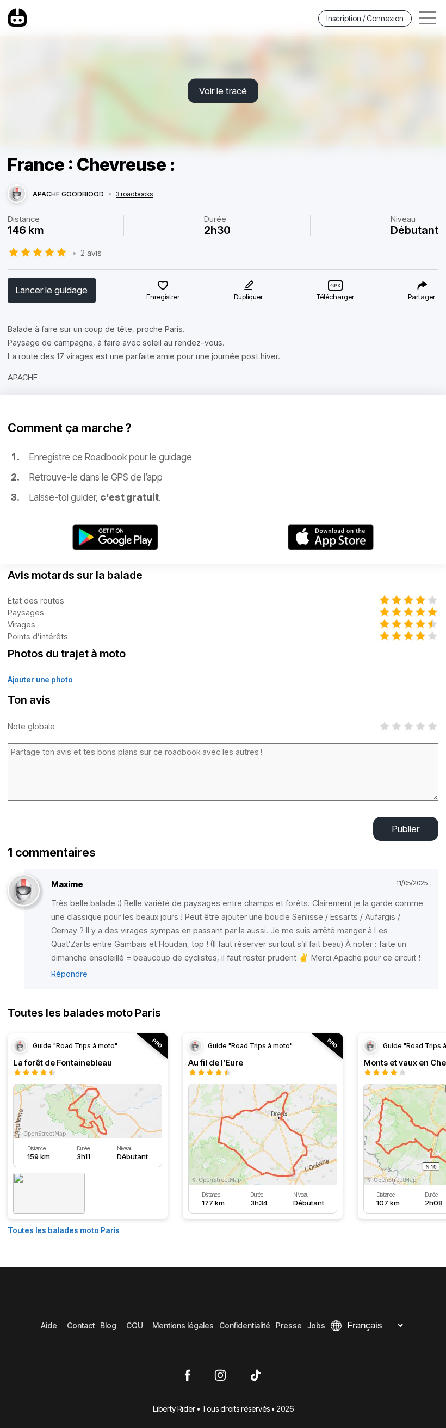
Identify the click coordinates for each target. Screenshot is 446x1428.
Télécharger (335, 296)
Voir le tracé (223, 90)
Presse (289, 1325)
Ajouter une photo (40, 679)
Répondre (69, 974)
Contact (81, 1325)
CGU (134, 1325)
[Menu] (427, 18)
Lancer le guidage (52, 290)
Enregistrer (162, 296)
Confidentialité (244, 1325)
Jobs (316, 1325)
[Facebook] (187, 1375)
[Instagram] (220, 1375)
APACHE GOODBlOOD (68, 194)
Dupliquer (248, 296)
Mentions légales (183, 1325)
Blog (108, 1325)
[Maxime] (24, 890)
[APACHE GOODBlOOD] (17, 194)
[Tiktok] (256, 1375)
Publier (405, 828)
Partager (421, 296)
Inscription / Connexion (365, 18)
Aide (49, 1325)
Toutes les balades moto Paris (64, 1230)
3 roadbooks (134, 194)
